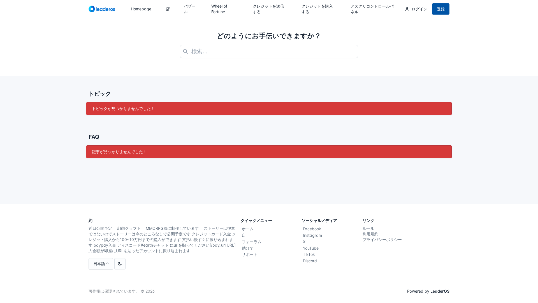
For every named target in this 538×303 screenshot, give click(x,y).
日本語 (99, 263)
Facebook (312, 228)
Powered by (428, 291)
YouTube (311, 248)
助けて (248, 248)
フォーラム (251, 241)
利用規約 (370, 233)
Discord (310, 260)
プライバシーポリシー (382, 239)
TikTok (309, 254)
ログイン (419, 8)
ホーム (248, 228)
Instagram (312, 235)
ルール (368, 228)
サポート (250, 254)
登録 (441, 8)
